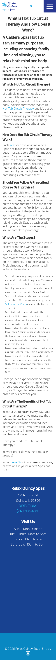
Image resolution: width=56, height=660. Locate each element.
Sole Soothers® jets (16, 304)
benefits (16, 462)
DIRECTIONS (28, 506)
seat (13, 145)
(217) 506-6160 (28, 511)
